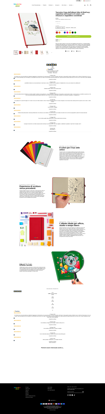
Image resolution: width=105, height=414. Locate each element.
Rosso (57, 32)
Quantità (58, 21)
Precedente (50, 72)
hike (59, 40)
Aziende (70, 5)
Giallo (70, 32)
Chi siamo (27, 387)
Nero (73, 32)
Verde (75, 32)
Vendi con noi (27, 388)
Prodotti (44, 5)
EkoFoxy (60, 39)
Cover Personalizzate (36, 5)
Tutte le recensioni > (52, 342)
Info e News (64, 5)
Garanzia (26, 391)
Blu (65, 32)
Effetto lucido (50, 388)
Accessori (57, 5)
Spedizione (62, 19)
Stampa (57, 25)
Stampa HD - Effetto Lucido (71, 27)
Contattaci (27, 394)
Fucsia (67, 32)
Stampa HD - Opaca (60, 27)
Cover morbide (50, 387)
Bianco (62, 32)
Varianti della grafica (63, 30)
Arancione (59, 32)
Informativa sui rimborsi (29, 397)
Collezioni (51, 5)
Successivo (55, 72)
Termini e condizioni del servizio (30, 395)
